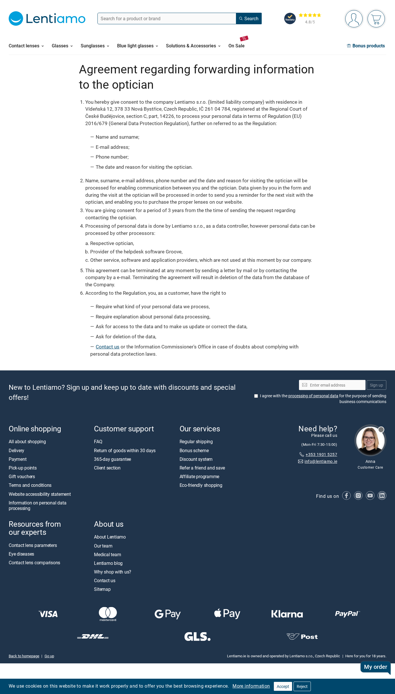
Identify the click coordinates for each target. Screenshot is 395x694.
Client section (107, 468)
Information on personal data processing (37, 505)
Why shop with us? (112, 572)
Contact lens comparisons (34, 562)
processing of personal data (313, 395)
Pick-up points (23, 468)
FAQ (98, 441)
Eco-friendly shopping (201, 485)
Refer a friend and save (202, 468)
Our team (103, 545)
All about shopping (27, 441)
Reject (302, 686)
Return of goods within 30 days (125, 450)
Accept (283, 686)
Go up (49, 655)
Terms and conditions (30, 485)
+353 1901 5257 (321, 454)
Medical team (107, 554)
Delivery (16, 450)
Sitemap (102, 589)
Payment (17, 459)
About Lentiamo (110, 537)
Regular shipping (196, 441)
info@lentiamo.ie (320, 461)
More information (251, 686)
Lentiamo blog (108, 563)
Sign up (376, 384)
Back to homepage (24, 655)
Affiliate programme (199, 476)
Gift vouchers (22, 476)
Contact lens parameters (33, 545)
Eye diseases (21, 553)
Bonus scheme (194, 450)
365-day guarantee (112, 459)
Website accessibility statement (40, 494)
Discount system (196, 459)
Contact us (107, 346)
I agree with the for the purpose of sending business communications (323, 398)
